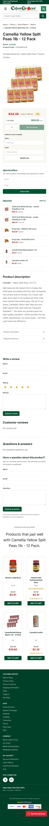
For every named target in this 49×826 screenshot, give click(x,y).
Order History (8, 762)
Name (7, 138)
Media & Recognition (11, 746)
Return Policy (8, 678)
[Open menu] (5, 8)
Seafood (6, 714)
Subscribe (24, 191)
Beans (33, 24)
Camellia (12, 44)
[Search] (42, 15)
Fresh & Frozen (9, 707)
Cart (4, 769)
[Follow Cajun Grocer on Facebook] (5, 779)
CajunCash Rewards (10, 766)
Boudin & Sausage (10, 710)
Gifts (4, 730)
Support (6, 694)
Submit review (11, 413)
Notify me (24, 158)
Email (7, 147)
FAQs (5, 691)
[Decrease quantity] (7, 127)
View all (42, 201)
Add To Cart (13, 603)
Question (6, 488)
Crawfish (6, 717)
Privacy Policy (8, 681)
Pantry (12, 24)
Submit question (12, 509)
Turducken (7, 720)
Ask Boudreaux (38, 813)
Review (6, 393)
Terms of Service (9, 684)
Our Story (6, 743)
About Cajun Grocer (10, 740)
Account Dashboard (10, 759)
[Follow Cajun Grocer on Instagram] (11, 779)
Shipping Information (11, 688)
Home (5, 24)
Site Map (6, 698)
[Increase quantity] (16, 127)
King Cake (7, 727)
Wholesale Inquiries (10, 750)
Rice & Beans (23, 24)
